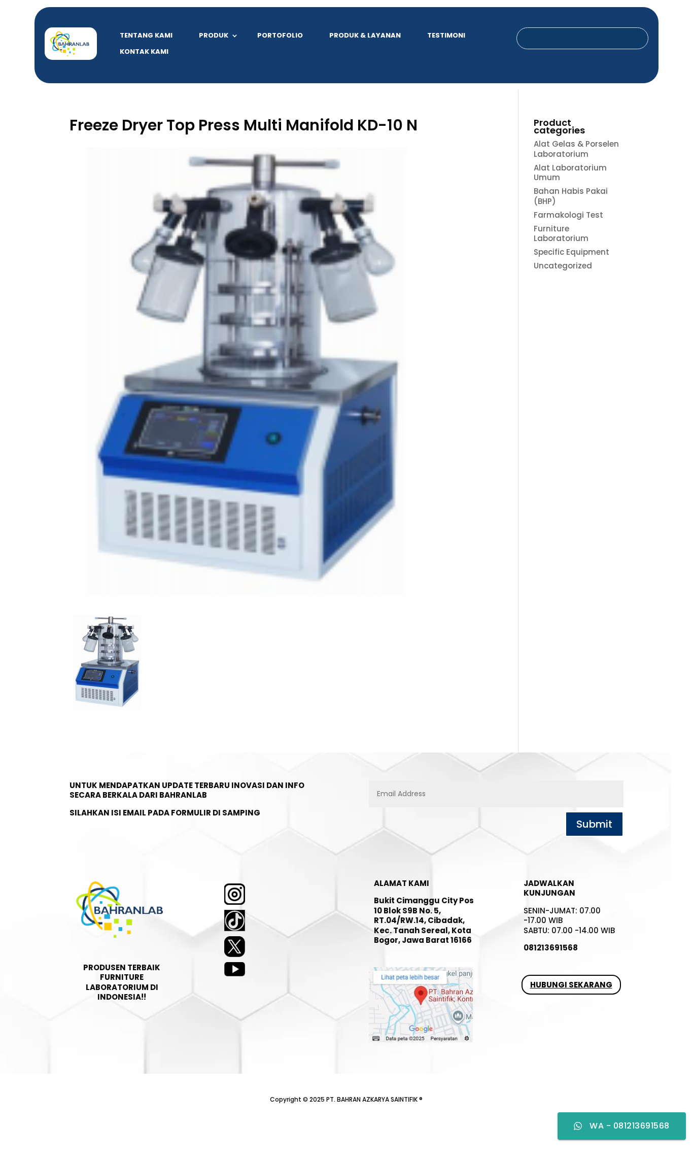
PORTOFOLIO (280, 35)
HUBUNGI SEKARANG (571, 984)
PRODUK (213, 35)
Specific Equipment (571, 252)
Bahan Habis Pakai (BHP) (571, 196)
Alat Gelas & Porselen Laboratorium (576, 149)
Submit (594, 824)
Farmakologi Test (568, 215)
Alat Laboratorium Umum (570, 172)
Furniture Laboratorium (561, 233)
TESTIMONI (446, 35)
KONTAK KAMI (144, 51)
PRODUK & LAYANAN (365, 35)
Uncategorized (563, 265)
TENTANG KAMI (146, 35)
